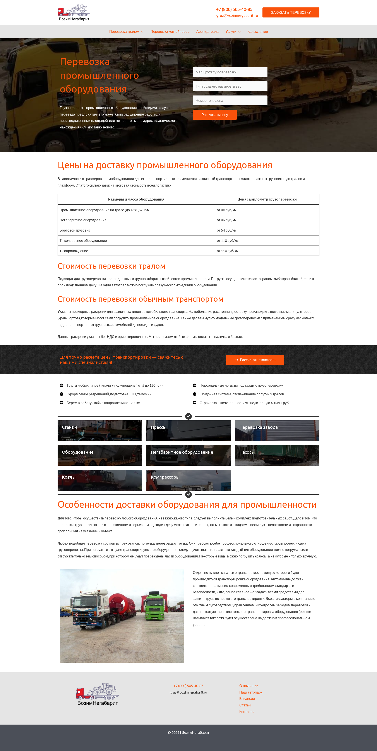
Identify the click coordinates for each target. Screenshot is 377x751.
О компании (248, 686)
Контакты (246, 711)
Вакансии (247, 698)
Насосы (247, 452)
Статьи (245, 705)
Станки (69, 427)
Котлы (69, 476)
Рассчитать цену (215, 114)
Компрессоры (165, 476)
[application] (141, 31)
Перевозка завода (258, 427)
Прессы (158, 427)
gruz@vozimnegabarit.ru (237, 15)
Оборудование (78, 452)
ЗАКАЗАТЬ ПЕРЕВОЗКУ (291, 12)
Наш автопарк (250, 692)
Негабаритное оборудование (182, 452)
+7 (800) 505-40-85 (234, 9)
